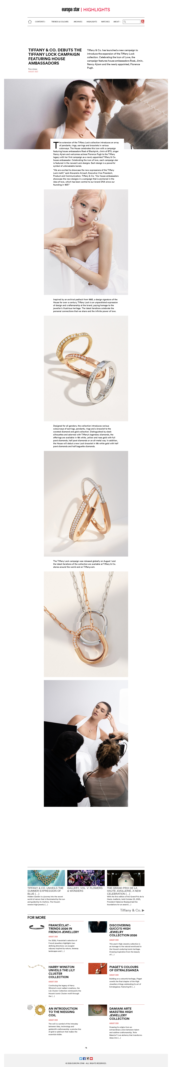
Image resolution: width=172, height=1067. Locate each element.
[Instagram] (87, 1058)
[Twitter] (80, 1058)
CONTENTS (40, 22)
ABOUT (116, 22)
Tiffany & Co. (131, 910)
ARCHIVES (78, 22)
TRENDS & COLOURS (59, 22)
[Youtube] (91, 1058)
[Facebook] (84, 1058)
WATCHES (105, 22)
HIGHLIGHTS (92, 22)
